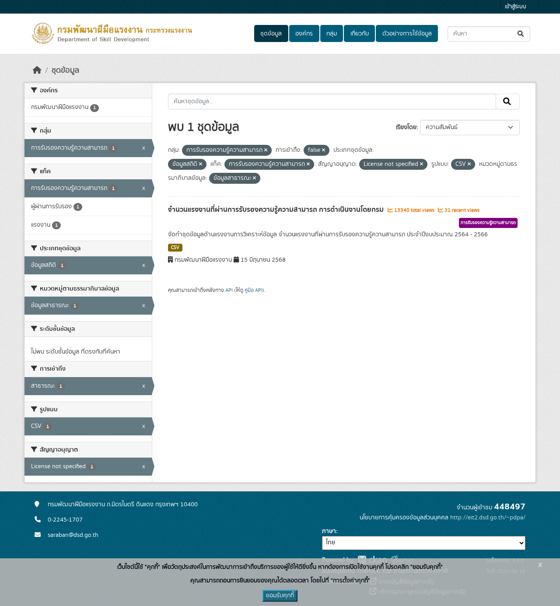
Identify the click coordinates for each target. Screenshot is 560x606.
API (229, 290)
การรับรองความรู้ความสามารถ (488, 223)
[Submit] (521, 34)
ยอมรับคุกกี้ (280, 595)
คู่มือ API (253, 290)
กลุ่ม (331, 33)
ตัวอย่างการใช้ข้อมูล (407, 33)
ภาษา (329, 531)
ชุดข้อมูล (271, 33)
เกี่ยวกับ (359, 33)
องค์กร (304, 33)
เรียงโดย (406, 127)
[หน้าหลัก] (37, 70)
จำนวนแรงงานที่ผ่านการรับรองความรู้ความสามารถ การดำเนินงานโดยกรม (276, 209)
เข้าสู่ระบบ (515, 7)
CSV (175, 247)
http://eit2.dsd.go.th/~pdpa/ (487, 517)
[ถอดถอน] (265, 150)
